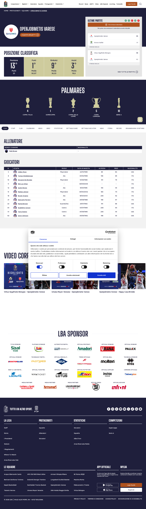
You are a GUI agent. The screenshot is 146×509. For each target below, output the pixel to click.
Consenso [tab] (43, 239)
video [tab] (48, 128)
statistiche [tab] (58, 128)
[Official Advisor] (119, 387)
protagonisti (15, 11)
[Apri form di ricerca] (140, 4)
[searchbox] (73, 2)
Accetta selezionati (73, 275)
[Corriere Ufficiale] (130, 374)
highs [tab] (102, 128)
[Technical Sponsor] (130, 361)
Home (6, 11)
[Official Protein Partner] (84, 348)
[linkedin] (120, 409)
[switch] (62, 267)
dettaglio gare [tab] (71, 128)
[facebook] (108, 409)
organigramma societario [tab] (135, 128)
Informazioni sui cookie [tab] (103, 239)
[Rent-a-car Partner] (15, 374)
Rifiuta (44, 275)
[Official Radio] (96, 387)
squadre (25, 11)
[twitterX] (128, 409)
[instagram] (112, 409)
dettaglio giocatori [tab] (89, 128)
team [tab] (5, 128)
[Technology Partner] (38, 361)
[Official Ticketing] (38, 374)
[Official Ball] (107, 361)
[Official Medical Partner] (61, 361)
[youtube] (124, 409)
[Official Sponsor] (107, 348)
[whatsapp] (136, 409)
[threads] (116, 409)
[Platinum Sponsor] (38, 348)
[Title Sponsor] (15, 348)
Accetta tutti (101, 275)
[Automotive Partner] (61, 348)
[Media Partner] (27, 387)
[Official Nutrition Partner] (84, 374)
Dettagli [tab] (73, 239)
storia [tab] (110, 128)
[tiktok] (132, 409)
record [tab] (119, 128)
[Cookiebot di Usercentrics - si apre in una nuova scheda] (107, 232)
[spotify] (140, 409)
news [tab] (40, 128)
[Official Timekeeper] (61, 374)
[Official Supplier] (107, 374)
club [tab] (20, 128)
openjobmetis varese (38, 11)
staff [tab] (13, 128)
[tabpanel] (73, 180)
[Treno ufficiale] (84, 361)
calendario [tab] (30, 128)
